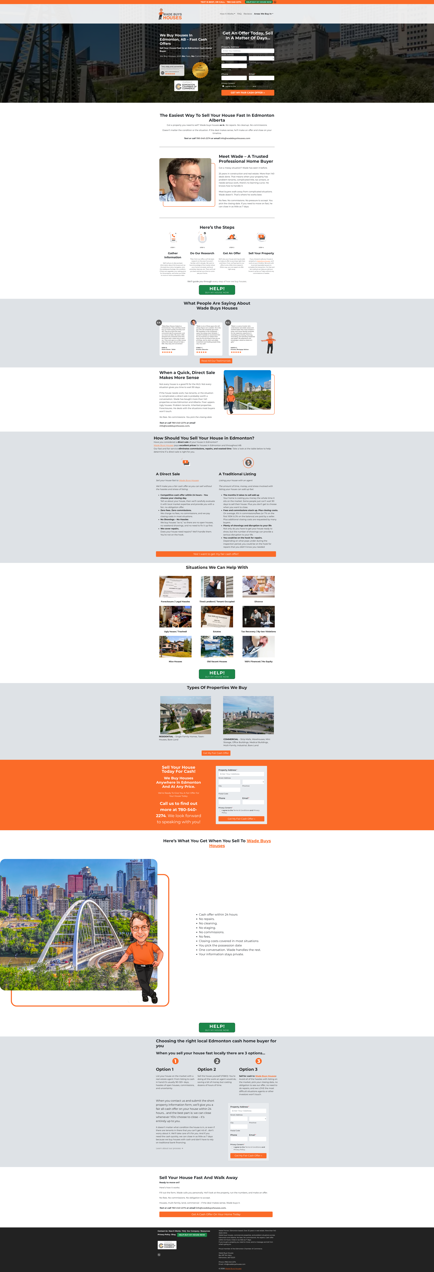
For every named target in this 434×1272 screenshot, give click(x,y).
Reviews (248, 14)
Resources (205, 1231)
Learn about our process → (169, 1148)
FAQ (239, 14)
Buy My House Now (192, 1235)
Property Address (230, 47)
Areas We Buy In (263, 14)
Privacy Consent (228, 83)
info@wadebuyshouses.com (235, 138)
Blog (173, 1234)
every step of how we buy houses (229, 281)
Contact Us (163, 1231)
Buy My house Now (258, 2)
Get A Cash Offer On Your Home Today (216, 1214)
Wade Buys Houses (263, 261)
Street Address (227, 55)
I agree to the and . (246, 86)
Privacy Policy (262, 86)
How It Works (227, 14)
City (223, 62)
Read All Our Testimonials (216, 360)
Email (252, 74)
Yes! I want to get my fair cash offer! (216, 554)
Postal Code (226, 70)
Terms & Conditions (244, 86)
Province (252, 62)
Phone (224, 74)
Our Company (193, 1231)
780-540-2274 (203, 138)
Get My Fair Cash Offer (216, 753)
